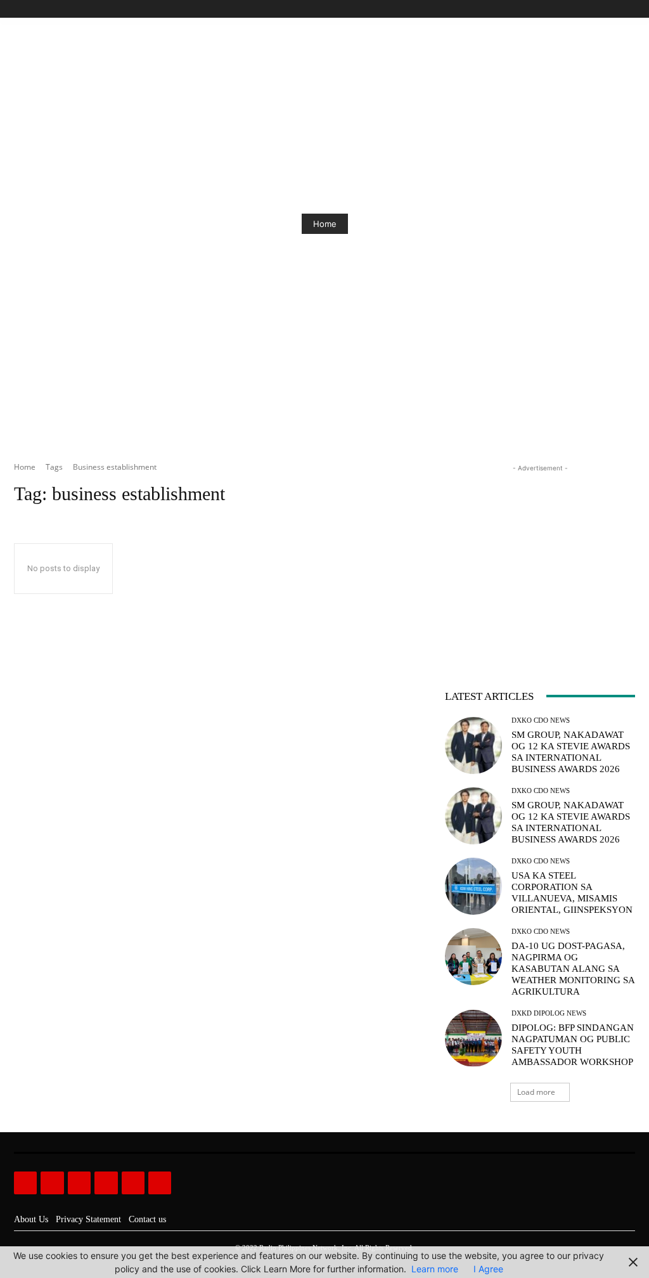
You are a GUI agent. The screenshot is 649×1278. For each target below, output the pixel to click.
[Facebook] (570, 9)
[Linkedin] (79, 1183)
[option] (324, 224)
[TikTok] (599, 9)
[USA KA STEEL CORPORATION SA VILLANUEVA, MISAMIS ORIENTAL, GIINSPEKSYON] (473, 886)
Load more (536, 1092)
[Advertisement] (540, 554)
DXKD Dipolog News (548, 1013)
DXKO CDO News (540, 720)
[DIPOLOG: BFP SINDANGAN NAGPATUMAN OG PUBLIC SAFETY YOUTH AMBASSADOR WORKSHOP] (473, 1038)
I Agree (488, 1268)
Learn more (434, 1268)
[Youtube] (627, 9)
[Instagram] (584, 9)
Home (325, 224)
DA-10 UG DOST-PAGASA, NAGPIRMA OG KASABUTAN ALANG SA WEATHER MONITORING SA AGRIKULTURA (573, 969)
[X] (613, 9)
